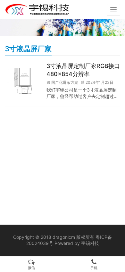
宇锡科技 (90, 243)
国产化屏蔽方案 (64, 82)
